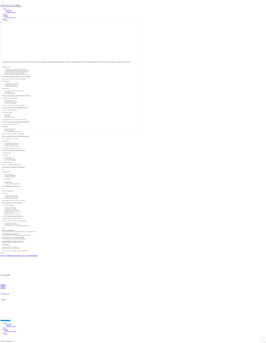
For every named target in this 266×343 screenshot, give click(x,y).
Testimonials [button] (3, 288)
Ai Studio (5, 329)
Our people (8, 325)
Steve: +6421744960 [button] (5, 275)
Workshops (5, 330)
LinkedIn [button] (3, 299)
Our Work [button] (3, 287)
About (4, 322)
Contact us (5, 334)
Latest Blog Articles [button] (5, 293)
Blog (4, 332)
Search (17, 5)
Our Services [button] (3, 285)
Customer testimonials (11, 326)
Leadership (133, 137)
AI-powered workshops (11, 331)
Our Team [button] (3, 286)
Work (4, 327)
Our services (9, 324)
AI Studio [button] (3, 284)
